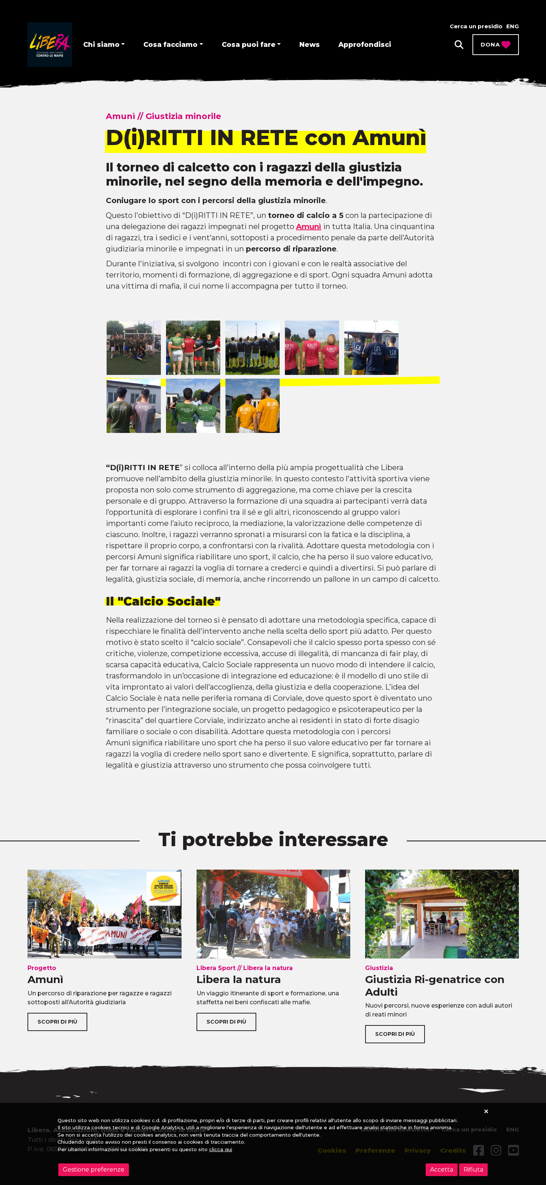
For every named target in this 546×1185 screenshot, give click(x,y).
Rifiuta (473, 1169)
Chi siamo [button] (101, 45)
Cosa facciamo (170, 45)
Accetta (441, 1169)
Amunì (308, 226)
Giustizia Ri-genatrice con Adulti (434, 985)
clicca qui (220, 1149)
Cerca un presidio (476, 26)
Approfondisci (364, 45)
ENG (512, 26)
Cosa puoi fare (249, 45)
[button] (459, 45)
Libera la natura (238, 979)
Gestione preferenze (93, 1169)
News (309, 45)
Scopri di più (57, 1021)
